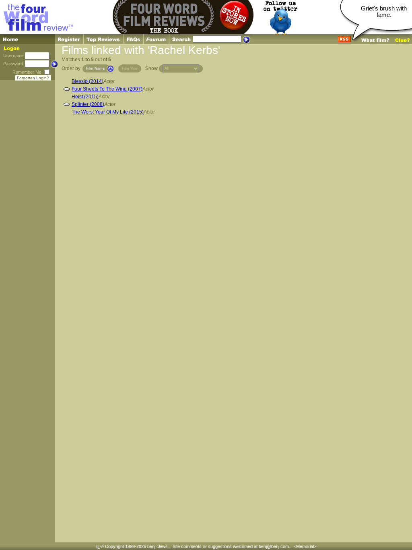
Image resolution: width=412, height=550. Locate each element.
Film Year (130, 68)
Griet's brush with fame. (384, 11)
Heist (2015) (85, 96)
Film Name (95, 68)
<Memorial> (305, 546)
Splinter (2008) (88, 104)
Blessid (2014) (87, 81)
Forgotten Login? (33, 78)
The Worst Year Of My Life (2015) (108, 112)
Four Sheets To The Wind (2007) (107, 89)
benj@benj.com (274, 546)
